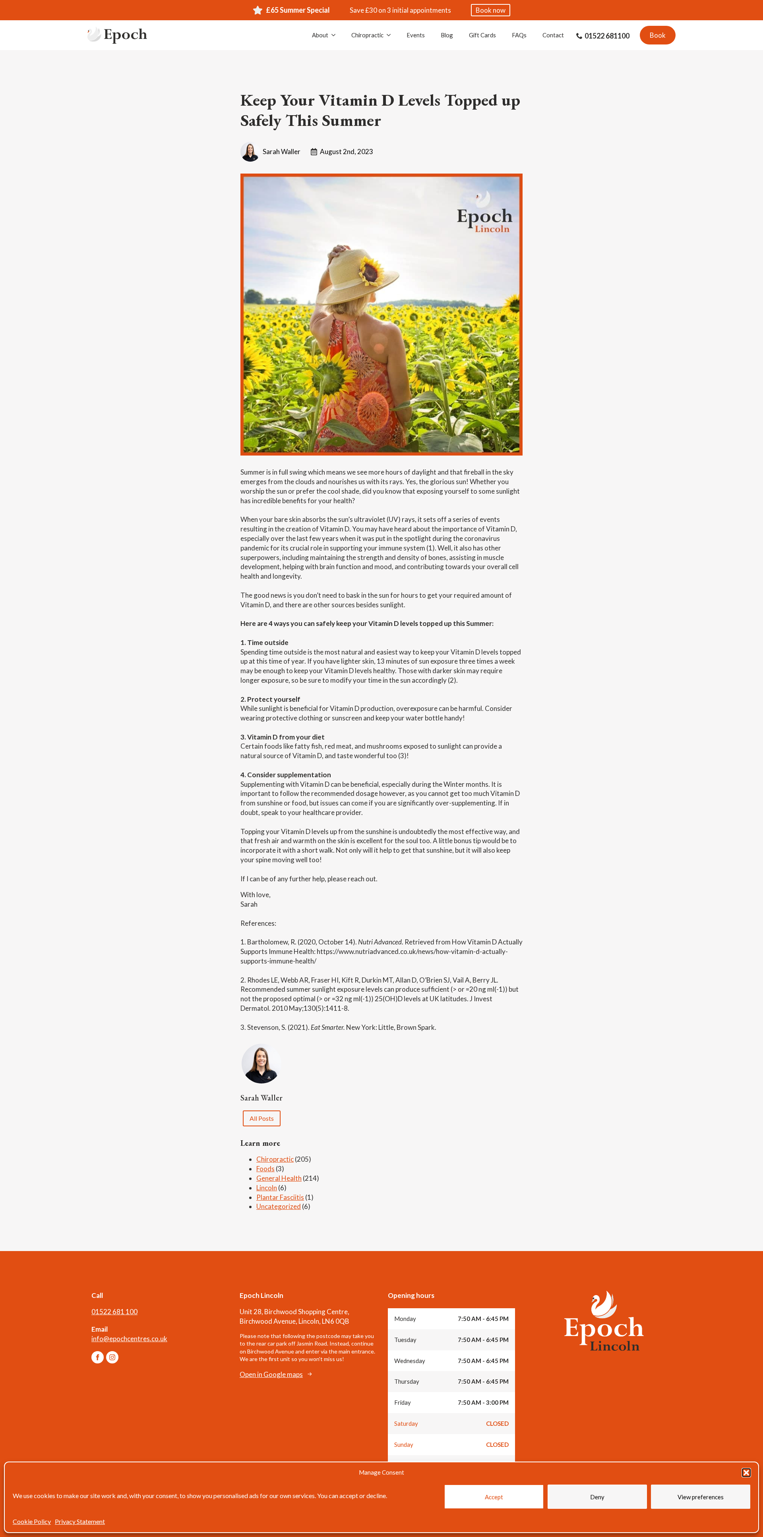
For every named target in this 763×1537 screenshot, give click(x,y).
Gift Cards (482, 35)
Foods (265, 1168)
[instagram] (112, 1357)
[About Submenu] (335, 35)
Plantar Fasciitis (280, 1197)
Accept (494, 1496)
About (320, 35)
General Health (279, 1178)
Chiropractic (367, 35)
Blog (447, 35)
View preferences (701, 1496)
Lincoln (266, 1188)
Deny (597, 1496)
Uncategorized (278, 1206)
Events (416, 35)
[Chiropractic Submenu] (391, 35)
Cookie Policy (32, 1521)
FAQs (519, 35)
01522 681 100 (114, 1311)
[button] (746, 1473)
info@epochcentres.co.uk (129, 1338)
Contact (553, 35)
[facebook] (97, 1357)
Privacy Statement (80, 1521)
